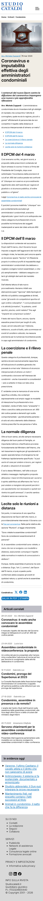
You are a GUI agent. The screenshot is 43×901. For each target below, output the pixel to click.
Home (3, 17)
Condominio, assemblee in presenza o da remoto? (18, 702)
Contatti (13, 823)
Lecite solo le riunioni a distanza (18, 147)
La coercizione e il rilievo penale (18, 139)
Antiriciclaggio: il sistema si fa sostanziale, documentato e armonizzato (22, 779)
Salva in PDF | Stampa (15, 598)
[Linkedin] (25, 592)
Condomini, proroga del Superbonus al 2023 (16, 675)
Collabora (14, 831)
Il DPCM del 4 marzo (14, 132)
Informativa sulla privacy (22, 865)
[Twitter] (16, 592)
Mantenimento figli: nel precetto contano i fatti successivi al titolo (18, 796)
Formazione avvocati (20, 854)
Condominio (21, 17)
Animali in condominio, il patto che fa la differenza (22, 805)
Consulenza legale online (22, 851)
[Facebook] (20, 592)
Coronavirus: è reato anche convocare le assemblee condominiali (18, 623)
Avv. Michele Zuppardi (10, 56)
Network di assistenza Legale (21, 847)
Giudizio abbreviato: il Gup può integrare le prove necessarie (23, 788)
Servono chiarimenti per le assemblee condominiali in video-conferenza (18, 730)
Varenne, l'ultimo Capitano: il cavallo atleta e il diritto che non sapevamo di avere (21, 768)
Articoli (11, 17)
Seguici (13, 828)
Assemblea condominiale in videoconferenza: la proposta (20, 649)
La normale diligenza (14, 143)
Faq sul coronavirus (11, 524)
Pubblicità (14, 843)
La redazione (16, 825)
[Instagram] (10, 874)
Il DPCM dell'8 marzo (14, 136)
